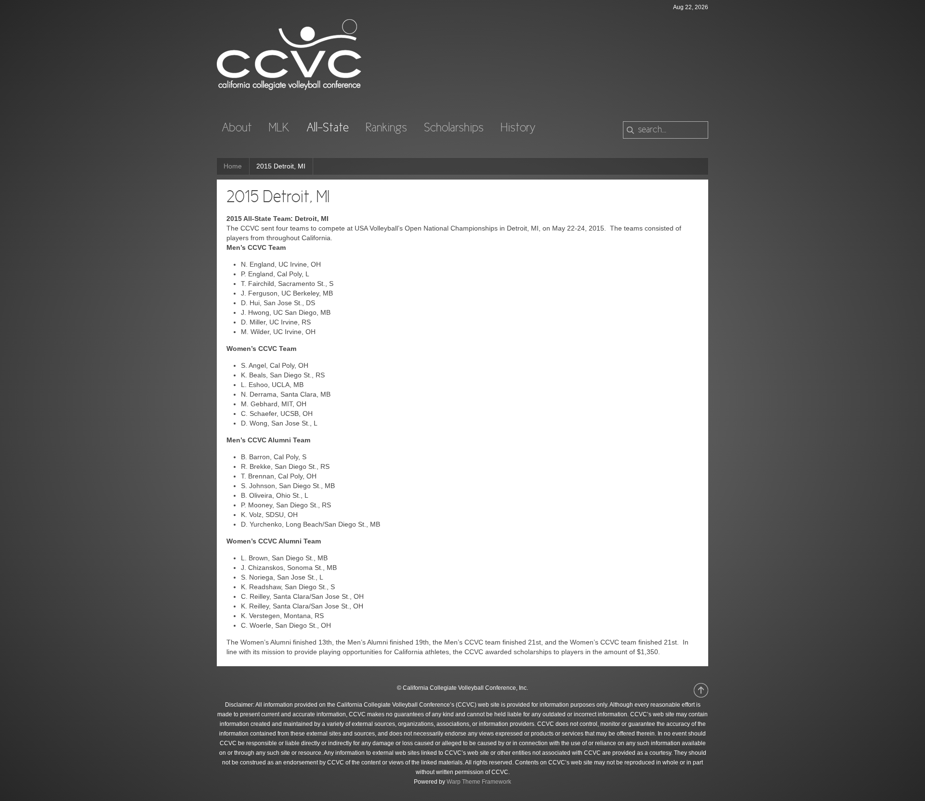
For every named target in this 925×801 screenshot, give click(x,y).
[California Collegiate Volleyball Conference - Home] (289, 87)
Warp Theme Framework (479, 781)
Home (233, 166)
